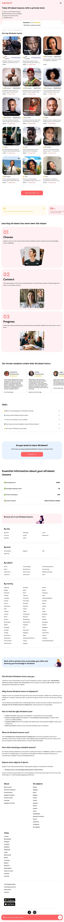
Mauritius (25, 616)
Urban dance (26, 574)
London (25, 535)
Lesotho (6, 614)
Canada (6, 595)
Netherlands (7, 622)
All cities (6, 876)
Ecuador (6, 600)
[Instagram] (34, 912)
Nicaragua (45, 622)
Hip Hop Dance (26, 569)
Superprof (4, 30)
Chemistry (36, 824)
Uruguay (25, 643)
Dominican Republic (47, 598)
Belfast (6, 863)
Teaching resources (10, 887)
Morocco (6, 619)
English (35, 795)
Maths (35, 787)
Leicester (6, 535)
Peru (24, 627)
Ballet (5, 569)
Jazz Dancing (45, 569)
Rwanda (44, 630)
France (6, 603)
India (5, 608)
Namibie (44, 619)
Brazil (24, 592)
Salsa (43, 574)
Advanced (6, 553)
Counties (6, 800)
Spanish (35, 803)
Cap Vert (25, 595)
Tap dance (7, 574)
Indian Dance (7, 571)
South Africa (45, 632)
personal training (38, 816)
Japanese (36, 821)
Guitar (35, 800)
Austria (44, 587)
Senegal (6, 632)
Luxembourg (26, 614)
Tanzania (44, 638)
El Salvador (26, 600)
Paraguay (6, 627)
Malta (5, 616)
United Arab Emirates (47, 640)
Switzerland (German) (28, 638)
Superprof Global (9, 795)
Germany (25, 603)
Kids (43, 551)
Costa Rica (26, 598)
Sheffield (6, 538)
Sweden (44, 635)
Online (24, 538)
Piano (34, 792)
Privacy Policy (8, 792)
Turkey (25, 640)
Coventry (7, 860)
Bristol (6, 857)
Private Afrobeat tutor (17, 30)
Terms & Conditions (9, 789)
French (35, 805)
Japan (24, 611)
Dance (5, 566)
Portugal (6, 630)
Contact (6, 892)
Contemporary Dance (48, 566)
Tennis (35, 797)
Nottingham (7, 868)
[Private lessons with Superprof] (7, 3)
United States (7, 643)
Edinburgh (25, 532)
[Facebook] (29, 912)
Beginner (25, 551)
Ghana (44, 603)
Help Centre (7, 889)
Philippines (45, 627)
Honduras (25, 606)
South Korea (7, 635)
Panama (44, 624)
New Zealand (26, 622)
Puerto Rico (26, 630)
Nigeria (6, 624)
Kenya (44, 611)
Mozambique (26, 619)
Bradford (6, 532)
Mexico (44, 616)
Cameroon (45, 592)
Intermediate (7, 551)
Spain (24, 635)
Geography (36, 813)
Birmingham (7, 839)
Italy (43, 608)
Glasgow (6, 841)
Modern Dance (26, 571)
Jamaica (6, 611)
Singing (35, 789)
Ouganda (25, 624)
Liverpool (7, 844)
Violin (34, 811)
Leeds (43, 532)
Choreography (26, 566)
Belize (24, 590)
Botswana (6, 592)
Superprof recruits (9, 803)
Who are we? (8, 787)
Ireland (25, 608)
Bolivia (44, 590)
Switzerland (7, 638)
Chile (43, 595)
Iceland (44, 606)
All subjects (36, 827)
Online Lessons (8, 797)
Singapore (25, 632)
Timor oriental (8, 640)
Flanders (44, 600)
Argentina (6, 587)
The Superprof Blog (9, 884)
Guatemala (7, 606)
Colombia (6, 598)
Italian (35, 808)
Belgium (6, 590)
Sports (9, 30)
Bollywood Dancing (47, 571)
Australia (25, 587)
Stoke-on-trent (8, 871)
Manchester (45, 535)
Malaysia (44, 614)
